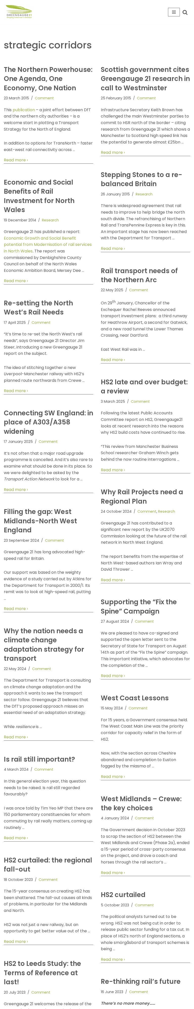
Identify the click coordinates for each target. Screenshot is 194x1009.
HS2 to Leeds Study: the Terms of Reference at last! (42, 973)
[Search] (185, 12)
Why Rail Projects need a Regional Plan (142, 496)
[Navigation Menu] (174, 12)
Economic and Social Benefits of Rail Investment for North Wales (39, 196)
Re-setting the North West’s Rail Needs (38, 308)
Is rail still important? (39, 759)
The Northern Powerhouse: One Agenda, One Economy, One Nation (48, 79)
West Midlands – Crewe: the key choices (141, 803)
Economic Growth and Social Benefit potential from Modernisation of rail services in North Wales (48, 244)
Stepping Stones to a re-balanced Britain (141, 179)
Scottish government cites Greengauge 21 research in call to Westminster (145, 79)
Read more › (16, 160)
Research (144, 194)
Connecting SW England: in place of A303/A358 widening (48, 422)
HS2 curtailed (123, 894)
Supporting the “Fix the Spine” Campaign (139, 606)
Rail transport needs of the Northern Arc (139, 275)
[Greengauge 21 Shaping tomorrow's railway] (20, 12)
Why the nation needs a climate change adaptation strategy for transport (44, 644)
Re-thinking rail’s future (141, 981)
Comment (44, 98)
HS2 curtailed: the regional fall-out (48, 865)
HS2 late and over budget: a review (144, 387)
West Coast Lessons (135, 698)
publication (24, 110)
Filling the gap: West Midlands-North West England (40, 521)
